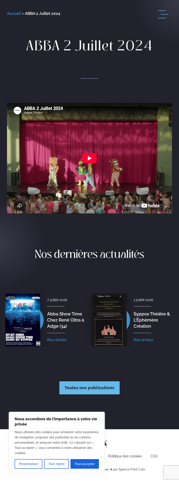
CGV (154, 456)
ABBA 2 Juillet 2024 (42, 13)
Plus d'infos (57, 340)
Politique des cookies (125, 456)
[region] (57, 442)
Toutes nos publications (89, 387)
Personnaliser (28, 464)
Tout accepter (85, 464)
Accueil (14, 13)
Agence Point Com (132, 469)
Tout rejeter (56, 464)
